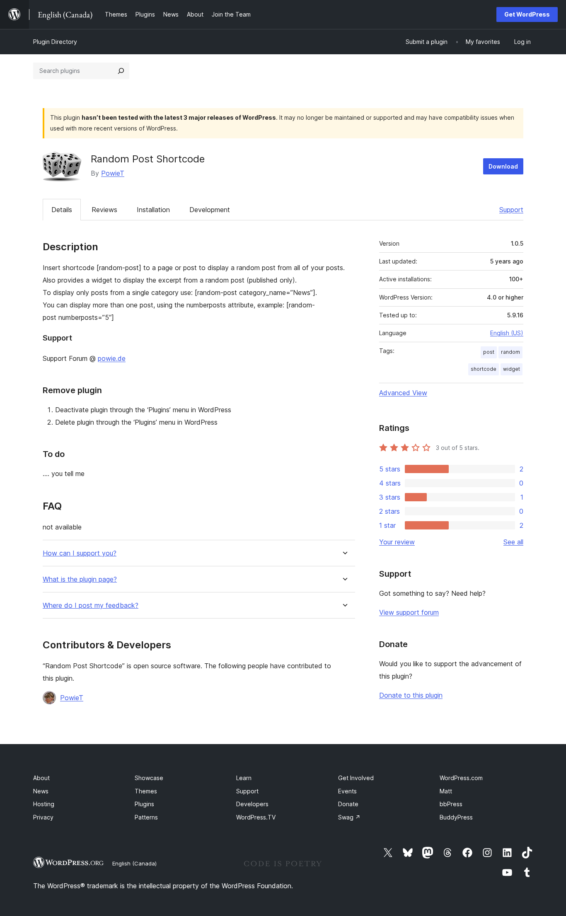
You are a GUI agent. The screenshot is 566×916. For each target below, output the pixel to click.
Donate (348, 803)
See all (513, 542)
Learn (244, 777)
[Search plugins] (121, 71)
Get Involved (356, 777)
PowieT (112, 173)
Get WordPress (527, 14)
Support (511, 209)
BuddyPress (456, 817)
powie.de (112, 358)
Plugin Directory (55, 41)
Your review (397, 542)
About (41, 777)
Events (347, 791)
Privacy (43, 817)
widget (511, 369)
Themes (146, 791)
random (510, 352)
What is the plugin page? (80, 579)
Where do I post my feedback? (90, 605)
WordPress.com (461, 777)
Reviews (104, 209)
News (40, 791)
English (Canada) (134, 863)
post (488, 352)
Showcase (149, 777)
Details (61, 209)
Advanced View (403, 393)
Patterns (146, 817)
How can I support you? (79, 553)
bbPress (451, 803)
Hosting (43, 803)
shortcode (483, 369)
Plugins (144, 803)
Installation (153, 209)
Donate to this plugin (411, 695)
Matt (446, 791)
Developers (252, 803)
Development (209, 209)
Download (503, 166)
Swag (349, 817)
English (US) (506, 332)
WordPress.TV (256, 817)
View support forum (409, 612)
